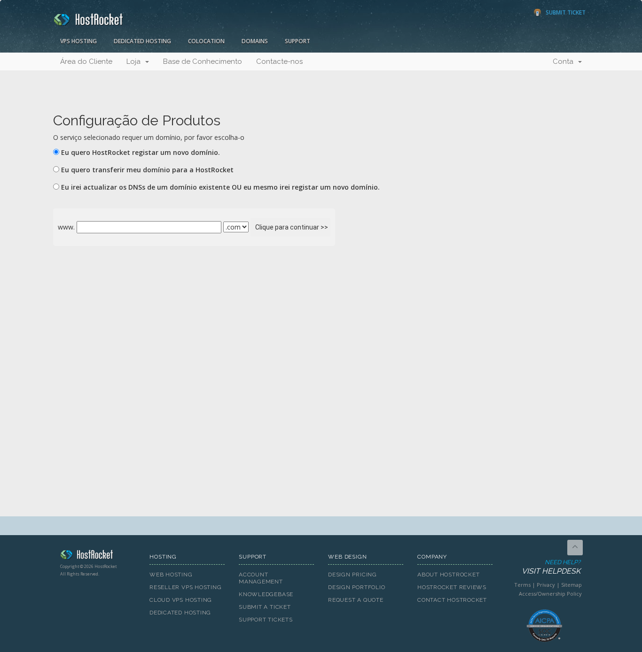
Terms (522, 584)
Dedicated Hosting (142, 41)
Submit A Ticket (265, 607)
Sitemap (571, 584)
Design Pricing (352, 574)
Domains (255, 41)
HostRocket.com (97, 556)
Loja (135, 61)
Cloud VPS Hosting (180, 600)
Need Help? (551, 567)
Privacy (546, 584)
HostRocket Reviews (451, 587)
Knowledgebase (266, 594)
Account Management (261, 578)
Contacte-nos (279, 61)
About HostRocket (448, 574)
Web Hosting (171, 574)
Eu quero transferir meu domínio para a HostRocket (147, 169)
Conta (565, 61)
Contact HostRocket (452, 600)
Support (297, 41)
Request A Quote (356, 600)
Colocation (206, 41)
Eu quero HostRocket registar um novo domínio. (140, 152)
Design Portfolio (356, 587)
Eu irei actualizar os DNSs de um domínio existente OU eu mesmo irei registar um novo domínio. (220, 187)
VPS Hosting (78, 41)
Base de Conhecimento (202, 61)
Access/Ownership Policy (550, 593)
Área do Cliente (86, 61)
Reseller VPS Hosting (185, 587)
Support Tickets (266, 619)
